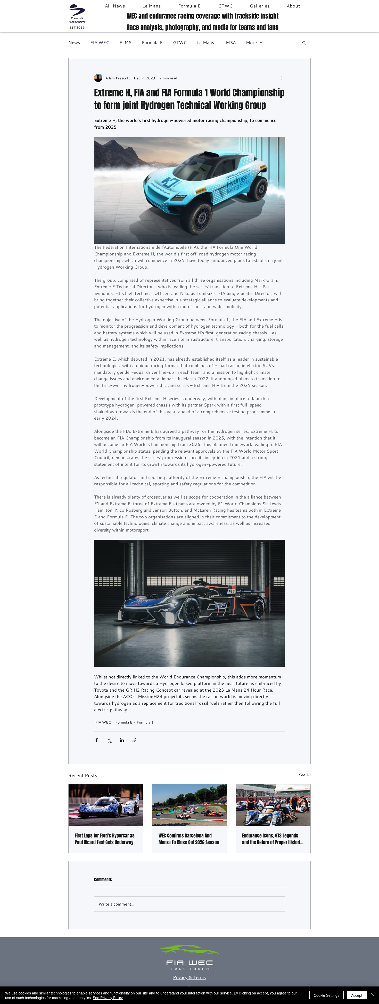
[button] (304, 42)
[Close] (373, 995)
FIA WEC (99, 42)
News (74, 42)
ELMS (125, 42)
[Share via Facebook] (96, 740)
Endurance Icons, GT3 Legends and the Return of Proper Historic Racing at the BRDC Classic (272, 839)
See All (305, 774)
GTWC (180, 42)
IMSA (230, 42)
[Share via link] (134, 740)
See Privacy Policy (108, 997)
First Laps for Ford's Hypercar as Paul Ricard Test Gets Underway (105, 839)
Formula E (152, 42)
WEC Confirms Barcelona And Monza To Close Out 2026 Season (189, 839)
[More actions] (282, 78)
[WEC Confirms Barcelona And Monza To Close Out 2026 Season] (189, 805)
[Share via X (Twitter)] (109, 740)
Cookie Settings (326, 995)
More (251, 42)
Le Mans (205, 42)
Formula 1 (145, 722)
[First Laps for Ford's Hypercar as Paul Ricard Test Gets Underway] (106, 805)
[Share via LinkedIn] (121, 740)
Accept (356, 995)
